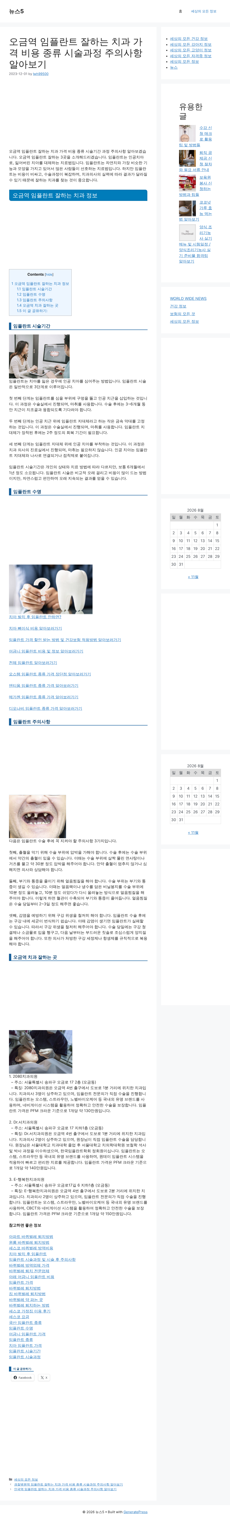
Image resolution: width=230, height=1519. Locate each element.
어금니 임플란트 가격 (27, 1334)
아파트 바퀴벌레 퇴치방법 (31, 1236)
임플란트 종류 (21, 1339)
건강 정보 (178, 306)
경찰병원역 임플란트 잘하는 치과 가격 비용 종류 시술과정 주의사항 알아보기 (68, 1484)
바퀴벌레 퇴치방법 (25, 1288)
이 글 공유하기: (32, 310)
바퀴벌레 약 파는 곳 (26, 1299)
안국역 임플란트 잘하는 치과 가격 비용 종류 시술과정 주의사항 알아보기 (65, 1489)
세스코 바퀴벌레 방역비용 (31, 1248)
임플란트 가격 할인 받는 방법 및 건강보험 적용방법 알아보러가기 (65, 639)
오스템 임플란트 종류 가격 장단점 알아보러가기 (50, 674)
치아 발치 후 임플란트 (28, 1254)
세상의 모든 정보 (204, 11)
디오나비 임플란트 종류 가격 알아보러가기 (45, 708)
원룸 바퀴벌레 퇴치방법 (29, 1242)
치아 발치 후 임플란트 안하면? (35, 617)
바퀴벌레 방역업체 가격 (29, 1265)
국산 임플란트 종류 (25, 1322)
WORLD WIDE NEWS (188, 298)
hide (49, 275)
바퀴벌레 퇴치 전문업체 (29, 1271)
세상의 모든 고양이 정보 (191, 50)
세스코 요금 (19, 1317)
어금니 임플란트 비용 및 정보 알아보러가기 (46, 651)
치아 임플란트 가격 (25, 1345)
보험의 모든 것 (182, 314)
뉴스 (174, 67)
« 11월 (193, 577)
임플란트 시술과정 (25, 1357)
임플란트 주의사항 (35, 300)
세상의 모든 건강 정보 (189, 38)
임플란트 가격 (21, 1282)
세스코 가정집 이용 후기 (30, 1311)
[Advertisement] (78, 115)
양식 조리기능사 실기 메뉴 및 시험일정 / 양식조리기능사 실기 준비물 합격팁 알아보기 (195, 244)
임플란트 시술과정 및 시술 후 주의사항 (42, 1259)
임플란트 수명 (31, 294)
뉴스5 (16, 11)
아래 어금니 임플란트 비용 (31, 1277)
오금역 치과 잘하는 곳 (37, 305)
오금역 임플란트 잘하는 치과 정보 (40, 283)
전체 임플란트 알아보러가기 (33, 662)
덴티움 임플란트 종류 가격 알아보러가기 (43, 685)
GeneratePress (136, 1512)
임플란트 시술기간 (34, 289)
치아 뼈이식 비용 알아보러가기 (35, 628)
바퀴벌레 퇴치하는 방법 (29, 1305)
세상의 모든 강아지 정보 (191, 44)
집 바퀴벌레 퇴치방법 (27, 1294)
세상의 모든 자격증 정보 (191, 56)
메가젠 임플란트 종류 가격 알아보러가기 (43, 697)
